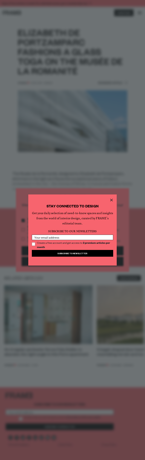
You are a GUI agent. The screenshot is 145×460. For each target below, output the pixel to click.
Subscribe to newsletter (72, 253)
